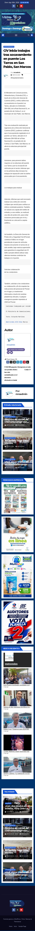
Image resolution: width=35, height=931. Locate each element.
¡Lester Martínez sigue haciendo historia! (18, 751)
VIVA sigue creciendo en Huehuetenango (17, 463)
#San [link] (20, 322)
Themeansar (17, 921)
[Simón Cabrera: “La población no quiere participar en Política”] (18, 765)
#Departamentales (17, 78)
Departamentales (9, 46)
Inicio (15, 926)
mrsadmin (17, 72)
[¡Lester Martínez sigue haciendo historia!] (18, 742)
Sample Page (22, 926)
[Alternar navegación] (16, 35)
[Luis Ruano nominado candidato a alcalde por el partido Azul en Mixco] (18, 676)
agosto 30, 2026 (12, 812)
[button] (28, 35)
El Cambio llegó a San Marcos (17, 441)
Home (10, 926)
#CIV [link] (16, 322)
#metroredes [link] (10, 322)
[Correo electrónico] (11, 352)
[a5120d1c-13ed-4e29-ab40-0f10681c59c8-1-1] (18, 534)
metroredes (11, 664)
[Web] (8, 352)
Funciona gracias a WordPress (12, 919)
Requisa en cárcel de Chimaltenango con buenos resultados (16, 422)
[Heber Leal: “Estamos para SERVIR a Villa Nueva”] (18, 720)
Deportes (8, 803)
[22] (18, 576)
